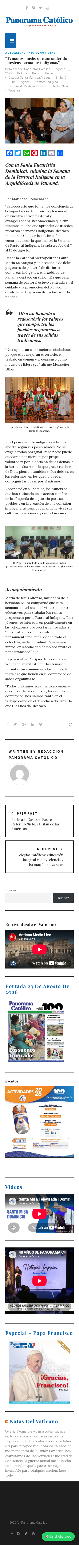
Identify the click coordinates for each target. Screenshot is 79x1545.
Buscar (10, 890)
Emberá (61, 77)
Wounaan (14, 90)
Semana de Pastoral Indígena (27, 86)
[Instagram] (33, 8)
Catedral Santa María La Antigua (29, 77)
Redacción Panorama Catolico (29, 69)
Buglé (49, 73)
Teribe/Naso (60, 86)
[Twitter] (40, 8)
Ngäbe (25, 82)
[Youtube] (48, 8)
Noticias (48, 52)
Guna (12, 82)
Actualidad (15, 52)
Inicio (32, 52)
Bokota (22, 73)
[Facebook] (26, 8)
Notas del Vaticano (34, 1421)
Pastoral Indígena (46, 82)
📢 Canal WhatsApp (58, 1536)
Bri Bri (36, 73)
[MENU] (10, 40)
